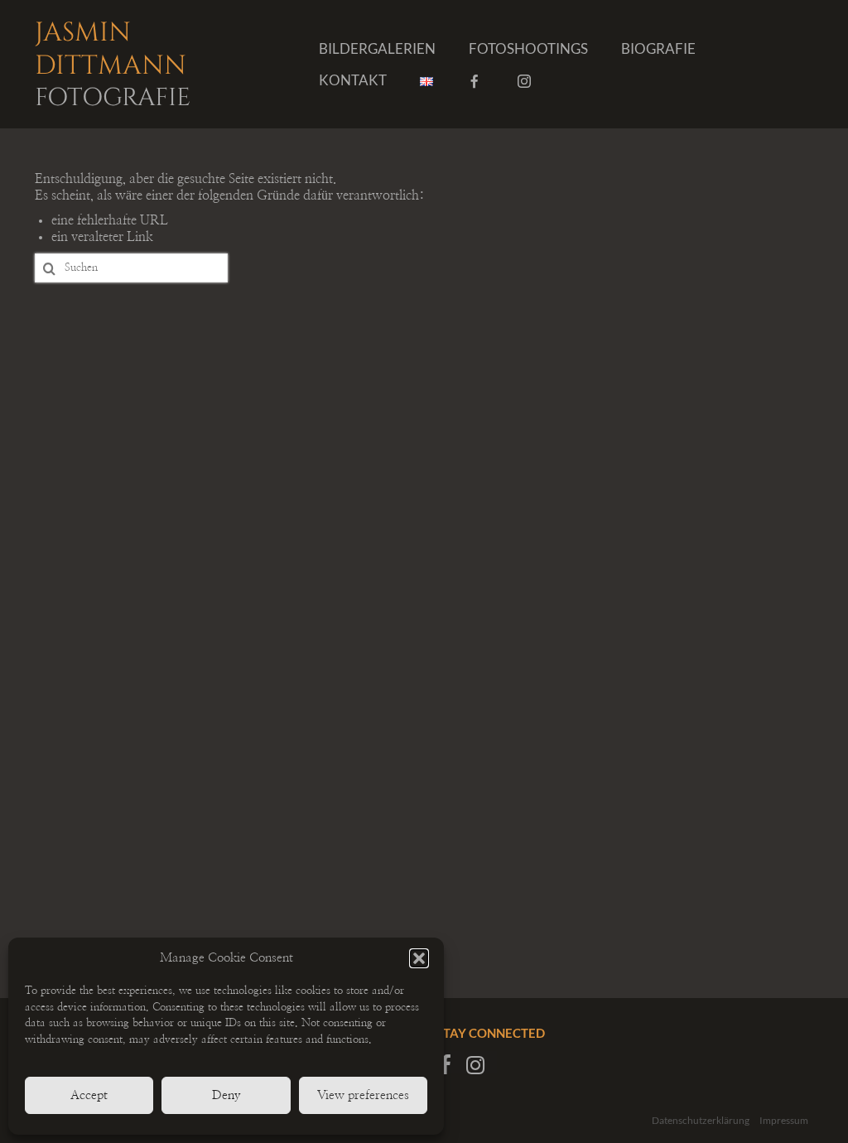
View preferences (363, 1095)
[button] (419, 958)
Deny (226, 1095)
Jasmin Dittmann (112, 62)
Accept (89, 1095)
